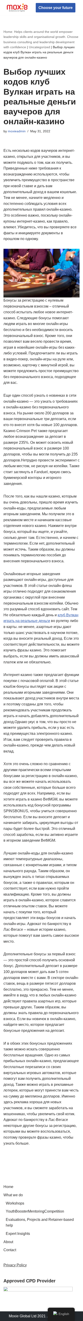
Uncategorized (39, 47)
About (8, 1242)
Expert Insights (18, 1234)
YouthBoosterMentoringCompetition (35, 1211)
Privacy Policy (15, 1265)
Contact (9, 1250)
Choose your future (56, 8)
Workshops (15, 1203)
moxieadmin (17, 131)
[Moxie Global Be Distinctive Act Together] (17, 7)
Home (8, 1187)
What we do (13, 1195)
